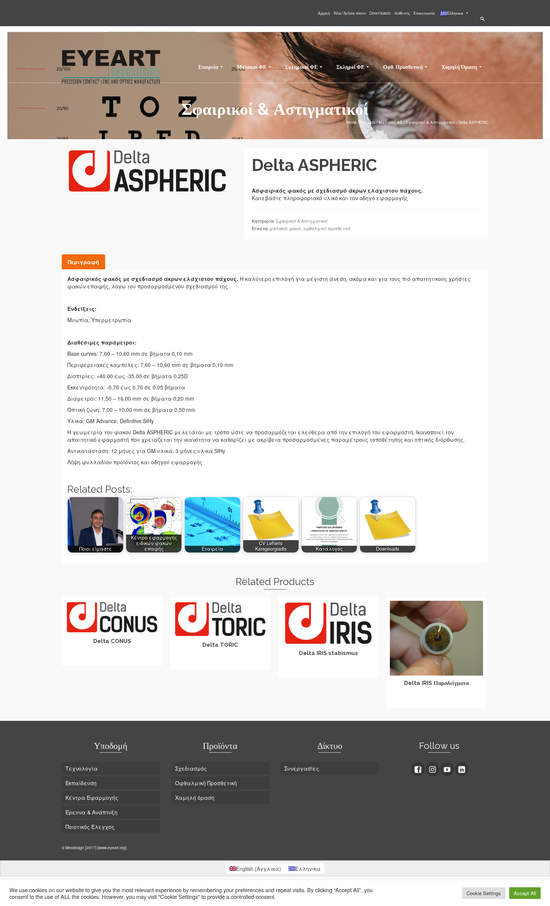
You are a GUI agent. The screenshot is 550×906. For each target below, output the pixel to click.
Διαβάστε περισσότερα (112, 659)
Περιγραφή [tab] (83, 262)
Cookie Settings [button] (484, 893)
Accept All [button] (525, 893)
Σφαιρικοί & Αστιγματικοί (302, 221)
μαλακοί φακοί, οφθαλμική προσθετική (310, 228)
